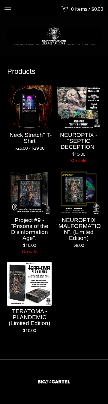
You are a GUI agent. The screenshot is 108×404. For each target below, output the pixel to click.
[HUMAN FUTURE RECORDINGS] (54, 36)
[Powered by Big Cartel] (54, 381)
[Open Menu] (8, 9)
